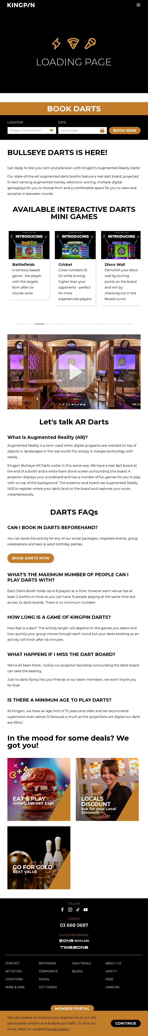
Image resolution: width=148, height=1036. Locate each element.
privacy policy (58, 1029)
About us (113, 963)
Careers (112, 987)
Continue (125, 1023)
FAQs (109, 979)
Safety (111, 971)
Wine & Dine (15, 987)
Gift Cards (48, 987)
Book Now (124, 130)
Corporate (48, 971)
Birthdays (47, 963)
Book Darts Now (30, 558)
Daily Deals (81, 963)
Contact (12, 963)
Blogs (77, 971)
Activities (13, 971)
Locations (14, 979)
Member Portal (72, 1008)
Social (44, 979)
